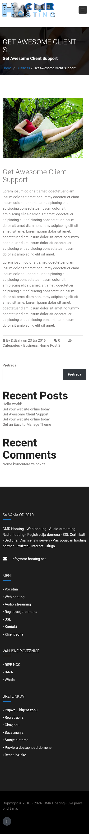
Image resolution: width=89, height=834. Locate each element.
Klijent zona (14, 634)
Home (7, 68)
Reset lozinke (15, 755)
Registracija (14, 717)
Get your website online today (26, 409)
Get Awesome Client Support (34, 176)
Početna (11, 589)
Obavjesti (12, 725)
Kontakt (11, 627)
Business (23, 68)
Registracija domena (21, 612)
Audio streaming (18, 604)
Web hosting (14, 597)
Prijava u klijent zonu (21, 710)
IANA (9, 672)
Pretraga (9, 365)
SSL (8, 619)
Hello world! (12, 404)
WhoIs (10, 680)
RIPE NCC (12, 665)
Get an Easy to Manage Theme (27, 424)
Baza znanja (14, 732)
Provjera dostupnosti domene (28, 747)
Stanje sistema (16, 740)
